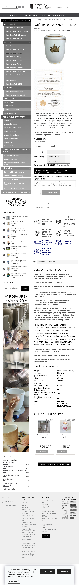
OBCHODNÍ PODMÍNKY (29, 543)
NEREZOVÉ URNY (8, 467)
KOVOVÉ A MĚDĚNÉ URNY (11, 475)
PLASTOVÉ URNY (10, 113)
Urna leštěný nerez (13, 109)
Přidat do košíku (52, 192)
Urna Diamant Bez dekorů (15, 95)
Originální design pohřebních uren (47, 525)
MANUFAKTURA (26, 537)
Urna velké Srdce (10, 124)
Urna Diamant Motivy (14, 53)
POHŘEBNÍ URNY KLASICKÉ (14, 20)
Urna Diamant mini (11, 139)
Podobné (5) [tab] (42, 262)
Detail (63, 452)
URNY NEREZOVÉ (10, 106)
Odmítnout (48, 571)
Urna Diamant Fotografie (15, 46)
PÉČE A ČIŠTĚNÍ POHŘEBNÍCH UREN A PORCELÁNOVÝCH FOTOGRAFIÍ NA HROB (28, 531)
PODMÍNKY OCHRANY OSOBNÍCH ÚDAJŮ (28, 546)
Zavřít (44, 200)
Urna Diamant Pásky (13, 57)
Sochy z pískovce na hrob (14, 188)
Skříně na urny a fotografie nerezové (14, 184)
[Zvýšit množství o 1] (41, 191)
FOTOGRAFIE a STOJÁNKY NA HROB (15, 151)
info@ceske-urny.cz (42, 125)
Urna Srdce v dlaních (12, 135)
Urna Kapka (8, 142)
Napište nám (26, 505)
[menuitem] (10, 15)
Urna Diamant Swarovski (15, 49)
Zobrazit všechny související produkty (55, 464)
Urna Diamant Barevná (14, 28)
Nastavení (14, 581)
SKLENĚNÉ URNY (8, 479)
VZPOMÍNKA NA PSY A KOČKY (16, 192)
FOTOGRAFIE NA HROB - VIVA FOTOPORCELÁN (29, 551)
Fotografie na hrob (11, 155)
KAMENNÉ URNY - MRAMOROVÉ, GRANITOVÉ (14, 484)
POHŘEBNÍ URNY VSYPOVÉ (14, 117)
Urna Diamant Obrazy (14, 60)
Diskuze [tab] (52, 262)
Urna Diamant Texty (13, 64)
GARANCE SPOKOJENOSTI (27, 508)
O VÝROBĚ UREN (27, 522)
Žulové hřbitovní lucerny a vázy (16, 172)
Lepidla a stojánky (11, 179)
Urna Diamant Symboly (14, 68)
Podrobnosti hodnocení (61, 30)
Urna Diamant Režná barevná (17, 31)
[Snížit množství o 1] (41, 193)
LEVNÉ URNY (8, 88)
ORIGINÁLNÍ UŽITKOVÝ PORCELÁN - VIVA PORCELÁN (28, 556)
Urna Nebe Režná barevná (16, 35)
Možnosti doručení (63, 165)
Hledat (16, 7)
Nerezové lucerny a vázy (13, 176)
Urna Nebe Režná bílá (14, 84)
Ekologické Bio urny (11, 146)
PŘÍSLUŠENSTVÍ (9, 168)
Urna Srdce (8, 120)
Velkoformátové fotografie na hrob (15, 164)
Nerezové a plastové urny (48, 501)
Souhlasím (64, 571)
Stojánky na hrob (10, 159)
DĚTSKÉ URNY (9, 98)
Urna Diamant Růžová (14, 39)
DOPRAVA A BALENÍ (28, 516)
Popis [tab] (34, 262)
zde (32, 576)
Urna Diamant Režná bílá (15, 71)
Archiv (45, 536)
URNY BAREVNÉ (9, 24)
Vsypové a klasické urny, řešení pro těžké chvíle (49, 513)
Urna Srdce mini (10, 131)
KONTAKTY (25, 503)
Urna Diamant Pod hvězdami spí (17, 76)
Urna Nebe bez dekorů (14, 91)
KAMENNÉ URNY (9, 102)
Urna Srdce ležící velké (12, 128)
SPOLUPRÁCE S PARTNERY (26, 540)
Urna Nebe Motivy (12, 80)
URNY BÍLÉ (7, 42)
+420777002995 (10, 506)
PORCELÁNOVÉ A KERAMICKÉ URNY (15, 471)
